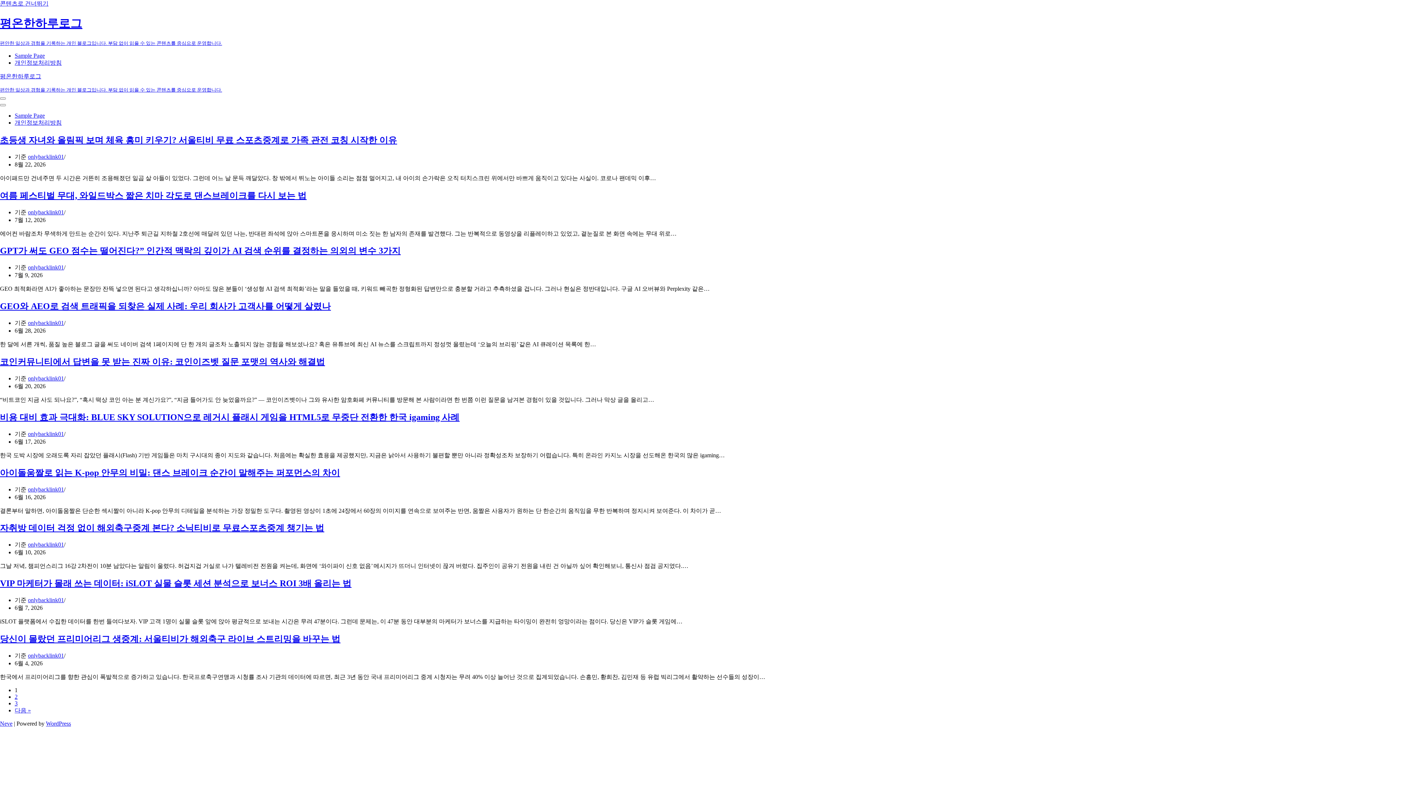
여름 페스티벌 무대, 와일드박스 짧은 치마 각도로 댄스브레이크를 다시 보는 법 (153, 195)
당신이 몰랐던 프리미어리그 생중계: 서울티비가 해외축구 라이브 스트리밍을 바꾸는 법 (170, 639)
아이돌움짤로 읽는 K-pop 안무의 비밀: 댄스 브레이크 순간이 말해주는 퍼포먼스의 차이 (170, 473)
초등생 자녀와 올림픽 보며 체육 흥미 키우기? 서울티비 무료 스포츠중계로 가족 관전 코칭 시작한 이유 (198, 140)
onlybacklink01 (46, 157)
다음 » (23, 710)
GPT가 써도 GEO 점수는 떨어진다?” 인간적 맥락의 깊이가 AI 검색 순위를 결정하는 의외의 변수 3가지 (200, 250)
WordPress (58, 723)
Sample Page (30, 56)
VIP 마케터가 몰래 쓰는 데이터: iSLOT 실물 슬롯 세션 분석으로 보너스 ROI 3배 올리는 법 (176, 583)
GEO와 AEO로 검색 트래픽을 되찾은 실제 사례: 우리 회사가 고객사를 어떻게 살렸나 (165, 306)
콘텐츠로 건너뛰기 (24, 3)
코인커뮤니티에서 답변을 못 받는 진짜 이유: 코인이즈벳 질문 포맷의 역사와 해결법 (162, 361)
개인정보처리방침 (38, 63)
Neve (6, 723)
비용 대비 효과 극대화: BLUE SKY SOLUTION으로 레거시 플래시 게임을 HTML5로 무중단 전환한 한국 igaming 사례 (230, 417)
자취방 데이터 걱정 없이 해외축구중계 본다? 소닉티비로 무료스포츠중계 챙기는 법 (162, 528)
